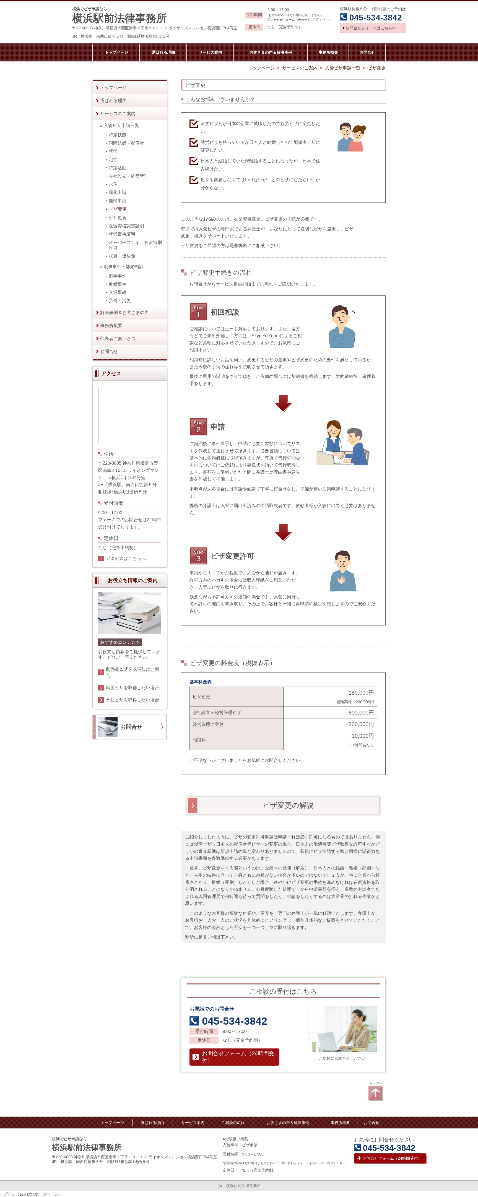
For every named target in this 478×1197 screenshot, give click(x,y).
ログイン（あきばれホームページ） (31, 1194)
